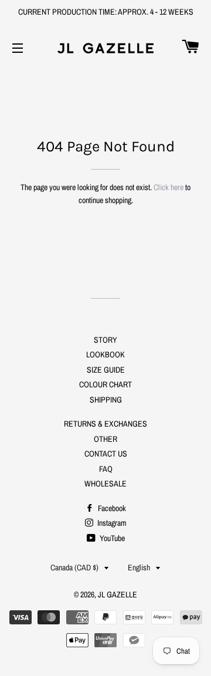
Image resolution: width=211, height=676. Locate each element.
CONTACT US (105, 453)
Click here (168, 187)
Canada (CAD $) (74, 567)
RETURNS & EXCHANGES (105, 423)
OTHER (105, 439)
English (139, 567)
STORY (105, 339)
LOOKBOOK (105, 354)
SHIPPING (106, 399)
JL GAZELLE (117, 594)
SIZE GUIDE (106, 369)
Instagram (111, 523)
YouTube (111, 538)
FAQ (106, 469)
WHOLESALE (105, 483)
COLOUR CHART (105, 384)
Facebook (111, 508)
